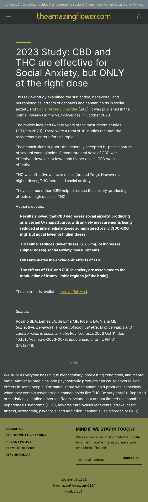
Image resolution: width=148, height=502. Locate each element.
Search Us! (15, 428)
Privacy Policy (19, 441)
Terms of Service (20, 448)
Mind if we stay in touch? (105, 429)
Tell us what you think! (27, 435)
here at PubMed (73, 291)
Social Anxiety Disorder (57, 109)
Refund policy (18, 454)
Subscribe (131, 458)
